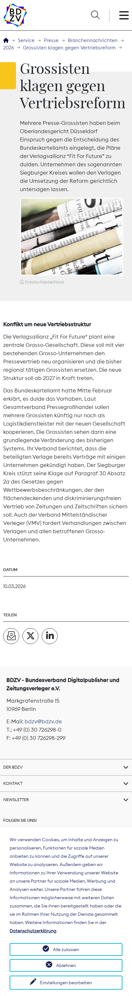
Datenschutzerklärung (33, 931)
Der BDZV (13, 767)
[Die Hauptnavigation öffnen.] (124, 15)
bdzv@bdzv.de (43, 721)
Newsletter (16, 799)
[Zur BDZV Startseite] (6, 40)
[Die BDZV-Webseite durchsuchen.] (95, 15)
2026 (8, 48)
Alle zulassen (66, 949)
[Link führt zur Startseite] (15, 15)
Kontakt (12, 783)
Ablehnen (66, 965)
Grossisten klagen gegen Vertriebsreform (69, 48)
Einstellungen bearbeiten (66, 982)
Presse (51, 40)
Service (26, 40)
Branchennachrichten (93, 40)
